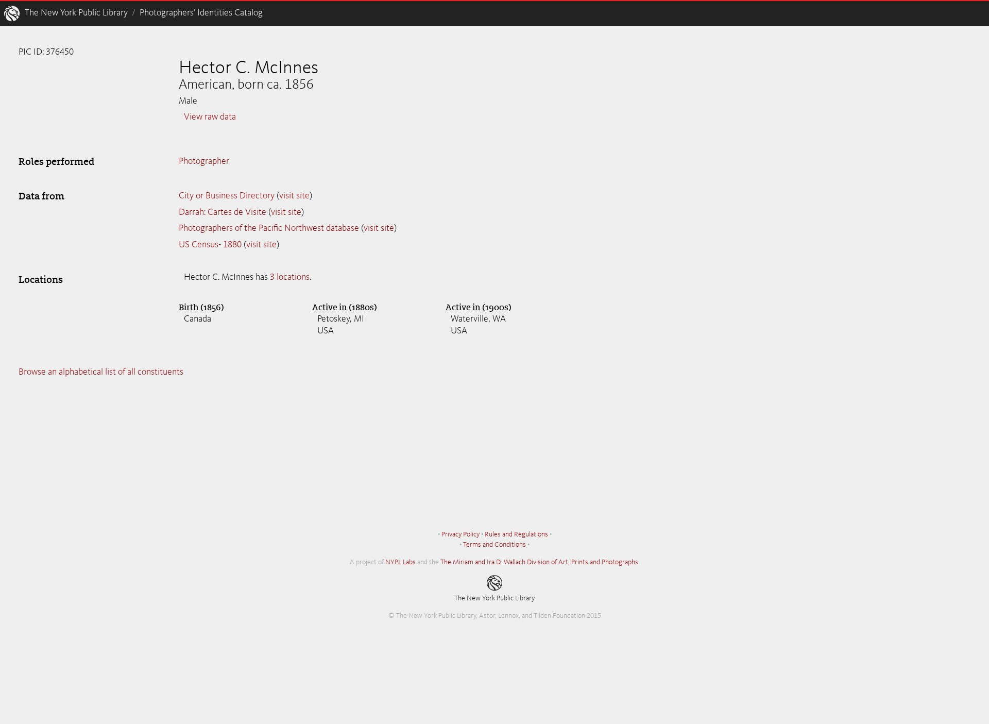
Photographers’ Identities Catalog (201, 13)
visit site (294, 195)
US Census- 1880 (210, 244)
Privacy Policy (460, 534)
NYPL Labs (400, 562)
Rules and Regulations (516, 534)
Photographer (204, 161)
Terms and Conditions (494, 544)
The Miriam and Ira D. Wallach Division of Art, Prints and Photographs (539, 562)
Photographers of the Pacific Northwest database (269, 228)
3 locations (290, 277)
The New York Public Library (76, 13)
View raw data (210, 117)
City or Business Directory (227, 195)
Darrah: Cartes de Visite (222, 212)
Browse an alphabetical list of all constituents (101, 372)
